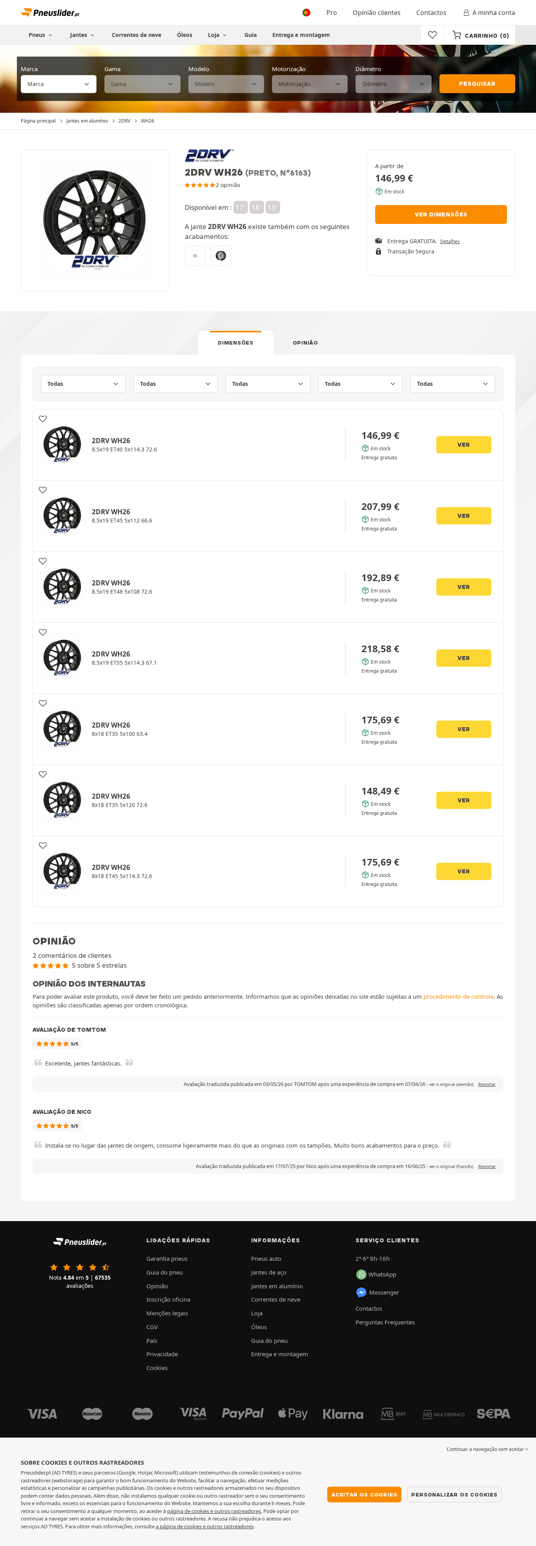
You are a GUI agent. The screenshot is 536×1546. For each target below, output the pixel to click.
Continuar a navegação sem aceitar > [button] (487, 1449)
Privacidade (162, 1354)
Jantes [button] (79, 35)
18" (257, 207)
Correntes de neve (136, 35)
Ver (464, 444)
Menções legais (167, 1313)
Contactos (431, 12)
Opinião (305, 342)
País (151, 1340)
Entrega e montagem (301, 35)
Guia (250, 35)
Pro (331, 12)
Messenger (384, 1292)
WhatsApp (382, 1274)
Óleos (184, 35)
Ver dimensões (441, 214)
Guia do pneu (164, 1272)
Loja (214, 35)
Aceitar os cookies (364, 1494)
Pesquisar (477, 83)
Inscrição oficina (168, 1299)
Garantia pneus (167, 1258)
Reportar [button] (487, 1084)
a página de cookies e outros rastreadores (204, 1526)
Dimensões (235, 342)
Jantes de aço (268, 1272)
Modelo (198, 69)
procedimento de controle (458, 996)
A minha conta (493, 12)
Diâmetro (368, 69)
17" (240, 207)
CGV (152, 1327)
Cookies (157, 1368)
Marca (29, 69)
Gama (112, 69)
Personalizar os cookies (454, 1494)
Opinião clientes (377, 12)
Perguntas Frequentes (385, 1322)
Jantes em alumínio (277, 1286)
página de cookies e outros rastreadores (214, 1511)
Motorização (289, 69)
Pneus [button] (38, 35)
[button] (451, 1084)
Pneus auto (266, 1258)
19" (273, 207)
